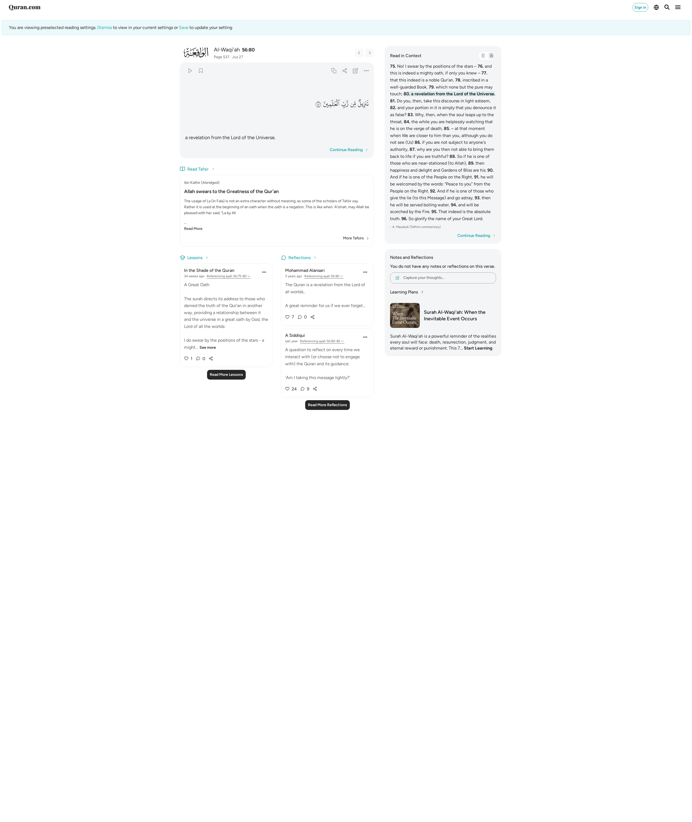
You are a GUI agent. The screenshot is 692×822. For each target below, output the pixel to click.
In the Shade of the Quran (209, 270)
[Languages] (656, 7)
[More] (366, 70)
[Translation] (491, 55)
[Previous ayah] (359, 52)
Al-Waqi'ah (227, 49)
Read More (193, 228)
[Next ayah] (369, 52)
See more (207, 347)
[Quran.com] (25, 7)
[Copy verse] (333, 70)
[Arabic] (483, 55)
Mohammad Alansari (305, 270)
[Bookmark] (200, 70)
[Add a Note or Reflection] (355, 70)
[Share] (344, 70)
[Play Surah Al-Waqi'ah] (190, 70)
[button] (363, 104)
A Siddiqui (295, 335)
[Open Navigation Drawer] (678, 7)
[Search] (667, 7)
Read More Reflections (327, 405)
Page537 (221, 57)
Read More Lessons (226, 374)
